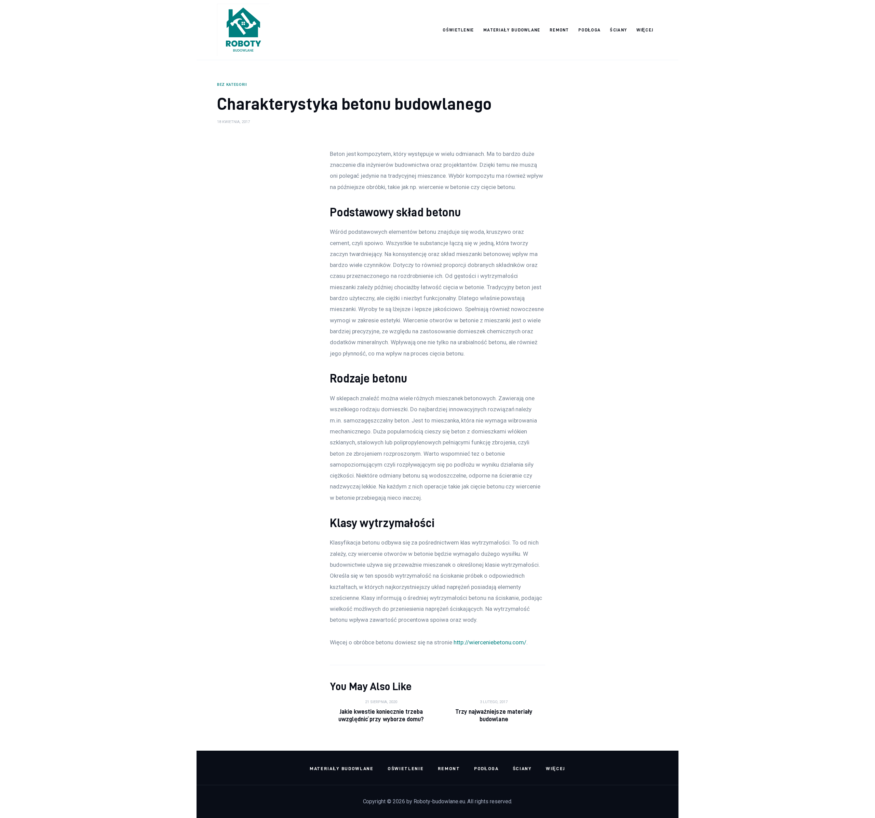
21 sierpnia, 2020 (381, 702)
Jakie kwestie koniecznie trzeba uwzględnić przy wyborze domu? (381, 715)
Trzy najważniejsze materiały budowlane (494, 715)
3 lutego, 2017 (494, 702)
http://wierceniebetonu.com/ (490, 642)
